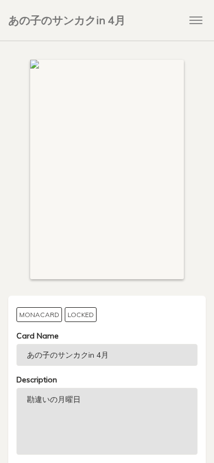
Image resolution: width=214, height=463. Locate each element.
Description (36, 380)
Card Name (37, 336)
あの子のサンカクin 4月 (67, 20)
